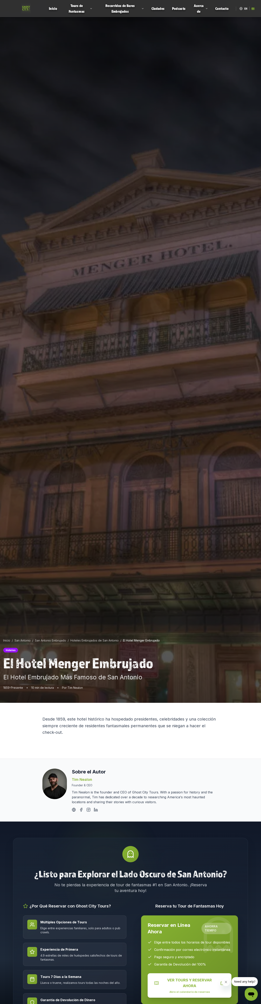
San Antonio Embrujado (50, 640)
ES (253, 8)
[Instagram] (88, 810)
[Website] (74, 810)
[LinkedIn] (96, 810)
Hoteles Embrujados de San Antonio (94, 640)
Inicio (6, 640)
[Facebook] (81, 810)
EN (245, 8)
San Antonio (22, 640)
